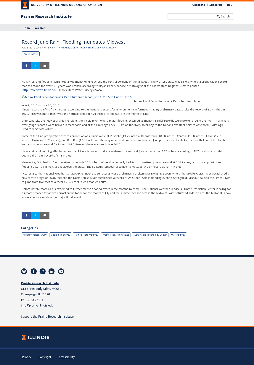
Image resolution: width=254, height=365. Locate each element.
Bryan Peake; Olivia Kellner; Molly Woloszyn (84, 47)
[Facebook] (34, 271)
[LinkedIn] (51, 271)
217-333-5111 (34, 300)
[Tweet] (35, 65)
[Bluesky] (24, 271)
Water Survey (31, 54)
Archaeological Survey (34, 234)
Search (225, 16)
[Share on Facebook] (26, 65)
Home (26, 28)
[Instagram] (42, 271)
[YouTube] (61, 271)
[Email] (44, 65)
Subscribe (216, 5)
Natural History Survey (86, 234)
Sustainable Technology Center (150, 234)
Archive (40, 28)
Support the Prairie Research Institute (47, 316)
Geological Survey (60, 234)
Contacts (198, 5)
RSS (229, 5)
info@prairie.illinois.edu (37, 305)
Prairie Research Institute (46, 16)
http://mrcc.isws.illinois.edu (39, 90)
